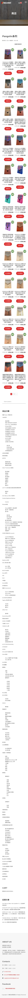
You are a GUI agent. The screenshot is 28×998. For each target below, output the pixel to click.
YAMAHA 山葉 (5, 626)
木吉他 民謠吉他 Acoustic (8, 533)
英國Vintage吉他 (9, 542)
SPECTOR (4, 609)
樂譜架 (6, 478)
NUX (3, 578)
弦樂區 (4, 798)
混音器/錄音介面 (9, 641)
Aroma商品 (5, 583)
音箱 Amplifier (5, 856)
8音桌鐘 (7, 758)
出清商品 (4, 874)
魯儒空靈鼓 (5, 876)
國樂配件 (7, 677)
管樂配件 (7, 776)
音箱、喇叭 (7, 529)
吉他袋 (6, 698)
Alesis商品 (4, 654)
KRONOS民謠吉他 (9, 554)
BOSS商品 (4, 695)
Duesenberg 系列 (6, 616)
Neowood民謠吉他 (9, 540)
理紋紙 (8, 785)
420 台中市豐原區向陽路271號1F (12, 974)
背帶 (6, 493)
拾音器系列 (5, 864)
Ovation (7, 502)
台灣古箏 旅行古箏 (9, 676)
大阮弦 (8, 685)
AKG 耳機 (7, 566)
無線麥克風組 (8, 465)
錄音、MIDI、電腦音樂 (10, 527)
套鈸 (6, 718)
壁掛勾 (6, 485)
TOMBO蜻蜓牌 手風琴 (7, 866)
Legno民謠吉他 (8, 555)
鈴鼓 (6, 770)
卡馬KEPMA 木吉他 (9, 552)
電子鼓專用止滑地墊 (10, 723)
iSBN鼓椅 (7, 726)
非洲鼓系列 (5, 585)
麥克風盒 (7, 471)
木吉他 (6, 603)
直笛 (6, 768)
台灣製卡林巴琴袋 (9, 441)
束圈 (8, 780)
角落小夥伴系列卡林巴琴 (11, 422)
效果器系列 (7, 840)
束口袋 (8, 445)
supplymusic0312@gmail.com (11, 978)
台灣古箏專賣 (5, 453)
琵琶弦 (8, 688)
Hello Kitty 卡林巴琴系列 (11, 424)
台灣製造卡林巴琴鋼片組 (11, 435)
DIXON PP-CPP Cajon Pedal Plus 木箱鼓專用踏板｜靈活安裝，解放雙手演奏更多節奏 (13, 908)
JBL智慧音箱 (5, 744)
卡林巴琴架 (7, 440)
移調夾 (4, 812)
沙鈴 (6, 765)
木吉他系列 (7, 832)
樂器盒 (6, 473)
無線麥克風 (7, 461)
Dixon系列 (4, 573)
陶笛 (6, 766)
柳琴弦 (8, 686)
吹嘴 (8, 790)
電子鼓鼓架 (9, 517)
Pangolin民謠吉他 (9, 550)
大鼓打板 (9, 518)
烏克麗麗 (4, 664)
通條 (8, 787)
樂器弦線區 (5, 729)
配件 (6, 483)
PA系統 (7, 631)
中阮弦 (8, 683)
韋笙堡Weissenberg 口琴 (11, 759)
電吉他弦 (7, 734)
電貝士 (6, 607)
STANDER (4, 646)
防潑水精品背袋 (10, 449)
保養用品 (9, 788)
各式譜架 (7, 850)
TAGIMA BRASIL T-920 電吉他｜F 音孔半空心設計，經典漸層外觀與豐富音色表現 (13, 918)
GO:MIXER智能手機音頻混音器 (12, 525)
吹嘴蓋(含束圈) (10, 792)
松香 (8, 805)
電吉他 (6, 605)
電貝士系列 (7, 835)
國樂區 (4, 667)
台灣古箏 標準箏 (9, 674)
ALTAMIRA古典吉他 (7, 597)
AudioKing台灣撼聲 (7, 861)
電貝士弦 (7, 736)
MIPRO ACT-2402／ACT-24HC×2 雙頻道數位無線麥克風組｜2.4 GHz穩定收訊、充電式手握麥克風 (13, 913)
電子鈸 (8, 515)
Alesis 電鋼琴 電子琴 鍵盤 (11, 658)
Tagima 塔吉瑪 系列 (7, 600)
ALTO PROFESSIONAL (8, 644)
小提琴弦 (7, 739)
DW (3, 575)
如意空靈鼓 (5, 455)
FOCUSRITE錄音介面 (7, 651)
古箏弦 (8, 681)
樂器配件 (4, 709)
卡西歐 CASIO (5, 623)
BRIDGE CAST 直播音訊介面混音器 (13, 522)
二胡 (6, 672)
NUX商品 (4, 662)
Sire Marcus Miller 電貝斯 (8, 495)
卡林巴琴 (4, 417)
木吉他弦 (7, 732)
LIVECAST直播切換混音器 (11, 523)
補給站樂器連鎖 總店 (10, 988)
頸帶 (8, 781)
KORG (3, 649)
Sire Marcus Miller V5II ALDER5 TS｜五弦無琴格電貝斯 (13, 904)
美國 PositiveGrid (6, 588)
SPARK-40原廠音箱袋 (10, 595)
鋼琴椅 (6, 725)
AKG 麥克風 (8, 568)
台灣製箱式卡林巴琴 (10, 429)
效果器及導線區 (6, 817)
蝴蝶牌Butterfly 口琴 (10, 761)
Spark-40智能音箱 (9, 591)
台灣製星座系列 (9, 450)
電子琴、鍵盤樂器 (9, 509)
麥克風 (4, 742)
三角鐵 (6, 763)
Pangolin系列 (8, 426)
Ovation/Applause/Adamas (8, 498)
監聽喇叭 (7, 636)
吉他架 (6, 475)
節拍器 (6, 706)
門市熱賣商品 (5, 871)
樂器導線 (7, 820)
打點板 (6, 719)
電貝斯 (6, 613)
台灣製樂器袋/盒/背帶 (7, 825)
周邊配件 (7, 530)
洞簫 (6, 671)
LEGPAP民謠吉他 (9, 536)
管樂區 (4, 772)
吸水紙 (8, 783)
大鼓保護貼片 (8, 721)
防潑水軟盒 (9, 447)
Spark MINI (8, 593)
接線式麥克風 (8, 463)
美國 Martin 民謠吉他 (10, 538)
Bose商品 (4, 692)
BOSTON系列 (5, 570)
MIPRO (4, 458)
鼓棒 (6, 714)
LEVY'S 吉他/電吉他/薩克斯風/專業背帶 (11, 487)
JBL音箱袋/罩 (8, 748)
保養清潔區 (5, 809)
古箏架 (6, 848)
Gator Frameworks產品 (7, 467)
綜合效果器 (7, 700)
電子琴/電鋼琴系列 (9, 828)
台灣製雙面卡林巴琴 (10, 433)
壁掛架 (6, 491)
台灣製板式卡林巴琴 (10, 431)
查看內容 (20, 71)
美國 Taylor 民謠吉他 (7, 415)
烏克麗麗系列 (8, 837)
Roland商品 (5, 504)
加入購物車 (8, 73)
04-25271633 (7, 971)
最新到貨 (4, 869)
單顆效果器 (7, 822)
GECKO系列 (8, 438)
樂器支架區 (5, 845)
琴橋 (8, 807)
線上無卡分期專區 (6, 859)
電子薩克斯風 (8, 520)
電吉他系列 (7, 834)
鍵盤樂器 (7, 638)
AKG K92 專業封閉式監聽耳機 (9, 922)
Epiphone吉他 (5, 560)
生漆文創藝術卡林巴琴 (10, 428)
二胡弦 (8, 690)
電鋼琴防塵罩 (8, 716)
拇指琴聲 (7, 421)
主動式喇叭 (7, 633)
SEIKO (4, 703)
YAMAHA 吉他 (8, 543)
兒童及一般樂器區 (6, 752)
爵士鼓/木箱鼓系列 (9, 839)
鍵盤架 (6, 481)
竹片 (8, 795)
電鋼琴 (6, 640)
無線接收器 (7, 713)
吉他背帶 (7, 830)
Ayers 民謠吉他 (8, 549)
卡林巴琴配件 (8, 436)
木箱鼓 (4, 580)
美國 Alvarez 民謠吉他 (10, 547)
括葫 (6, 756)
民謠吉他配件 (5, 618)
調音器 (4, 814)
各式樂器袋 (7, 842)
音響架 (6, 480)
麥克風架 (7, 476)
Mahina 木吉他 (8, 545)
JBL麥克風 (7, 750)
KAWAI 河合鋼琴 (6, 621)
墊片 (8, 793)
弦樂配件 (7, 801)
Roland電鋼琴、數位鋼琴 (11, 508)
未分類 (4, 879)
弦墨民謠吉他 (8, 557)
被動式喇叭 (7, 634)
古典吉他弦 (7, 738)
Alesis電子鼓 (8, 659)
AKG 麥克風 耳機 (6, 562)
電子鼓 (6, 511)
